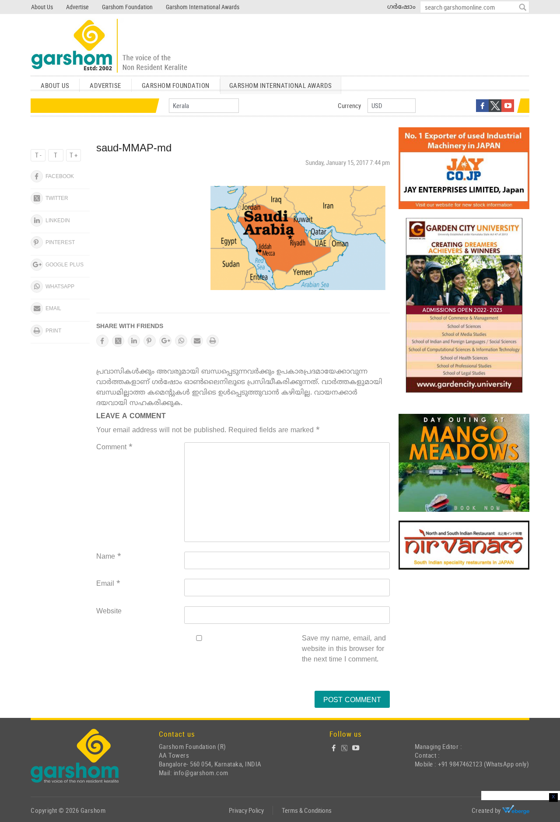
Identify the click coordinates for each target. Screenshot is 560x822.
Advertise (77, 7)
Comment (114, 447)
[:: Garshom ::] (109, 46)
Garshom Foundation (127, 7)
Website (109, 611)
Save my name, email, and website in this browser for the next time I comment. (344, 649)
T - (38, 154)
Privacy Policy (246, 810)
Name (108, 557)
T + (73, 154)
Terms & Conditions (307, 810)
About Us (42, 7)
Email (108, 584)
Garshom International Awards (202, 7)
